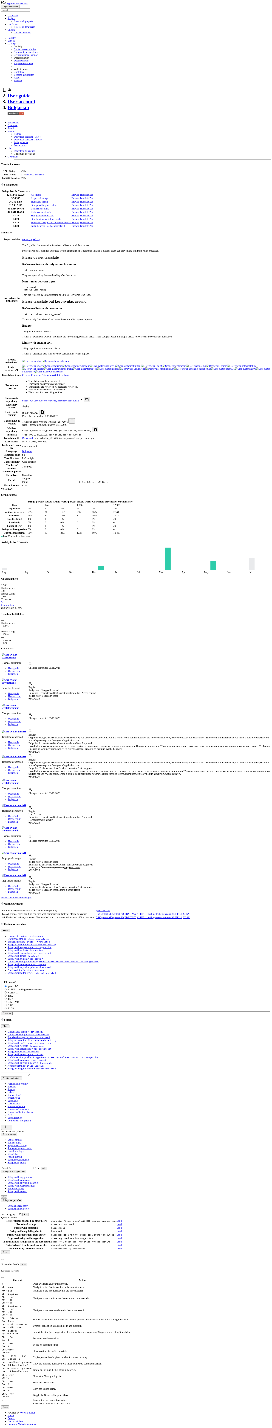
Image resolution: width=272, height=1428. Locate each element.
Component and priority (19, 1120)
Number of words (16, 1106)
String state (13, 1154)
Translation (13, 122)
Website (18, 80)
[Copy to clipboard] (87, 399)
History (17, 134)
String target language (18, 1159)
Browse (30, 174)
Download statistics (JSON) (28, 139)
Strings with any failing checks (46, 219)
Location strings (15, 1151)
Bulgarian (18, 107)
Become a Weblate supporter (22, 1424)
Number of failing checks (20, 1112)
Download (27, 438)
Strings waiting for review (44, 205)
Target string (14, 1098)
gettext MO (107, 914)
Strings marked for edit (42, 215)
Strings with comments (19, 1180)
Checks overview (22, 32)
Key (10, 1115)
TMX (133, 914)
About (17, 77)
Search (11, 128)
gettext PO (118, 914)
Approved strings (39, 198)
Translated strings (39, 201)
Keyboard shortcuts (23, 63)
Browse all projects (23, 21)
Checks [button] (11, 29)
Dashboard (13, 15)
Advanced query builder (13, 1131)
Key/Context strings (17, 1145)
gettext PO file (103, 910)
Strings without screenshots (21, 1185)
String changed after (18, 1206)
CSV (98, 914)
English (32, 687)
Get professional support (26, 55)
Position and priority (18, 1083)
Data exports (20, 145)
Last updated (14, 1103)
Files (10, 148)
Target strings (14, 1142)
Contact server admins (25, 49)
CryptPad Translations (17, 3)
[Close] (2, 1259)
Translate (39, 174)
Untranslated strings (41, 212)
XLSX (186, 914)
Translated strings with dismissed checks (51, 222)
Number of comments (18, 1109)
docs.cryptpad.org (31, 239)
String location (15, 1117)
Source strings (15, 1139)
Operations (13, 156)
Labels (11, 1092)
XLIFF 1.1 (176, 914)
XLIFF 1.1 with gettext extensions (154, 914)
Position (12, 1086)
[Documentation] (2, 184)
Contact (11, 1418)
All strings (36, 194)
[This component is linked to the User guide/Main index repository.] (81, 400)
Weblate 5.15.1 (27, 1412)
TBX (127, 914)
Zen (91, 194)
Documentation (21, 60)
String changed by (17, 1162)
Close (23, 1264)
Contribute (19, 72)
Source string (14, 1095)
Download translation (24, 151)
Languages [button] (13, 24)
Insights (11, 131)
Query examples (9, 1217)
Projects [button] (11, 18)
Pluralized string (16, 1188)
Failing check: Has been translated (48, 226)
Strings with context (17, 1191)
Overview (12, 125)
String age (13, 1100)
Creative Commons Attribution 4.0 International (46, 375)
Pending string (15, 1156)
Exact (37, 1168)
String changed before (18, 1208)
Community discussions (25, 52)
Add (44, 1168)
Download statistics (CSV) (27, 136)
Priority (11, 1089)
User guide (19, 96)
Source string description (20, 1148)
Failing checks (21, 142)
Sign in (11, 40)
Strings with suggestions (20, 1177)
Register (12, 38)
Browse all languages (24, 27)
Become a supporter (24, 74)
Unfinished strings (40, 208)
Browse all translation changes (16, 897)
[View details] (30, 665)
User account (21, 101)
